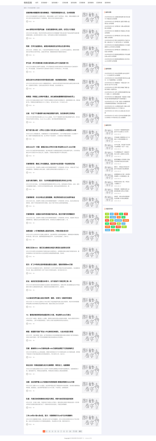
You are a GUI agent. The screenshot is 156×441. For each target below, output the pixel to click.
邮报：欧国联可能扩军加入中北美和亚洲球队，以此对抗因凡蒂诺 (49, 332)
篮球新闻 (107, 2)
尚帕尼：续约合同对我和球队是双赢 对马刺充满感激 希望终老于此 (122, 198)
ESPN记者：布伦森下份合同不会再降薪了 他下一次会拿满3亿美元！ (122, 146)
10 (70, 431)
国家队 (124, 226)
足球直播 (44, 2)
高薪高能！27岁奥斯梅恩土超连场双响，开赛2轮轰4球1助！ (48, 231)
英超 (121, 214)
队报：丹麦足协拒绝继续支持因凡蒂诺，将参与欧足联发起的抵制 (49, 399)
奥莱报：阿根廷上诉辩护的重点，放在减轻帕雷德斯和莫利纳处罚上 (50, 97)
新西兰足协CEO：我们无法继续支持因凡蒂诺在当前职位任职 (48, 248)
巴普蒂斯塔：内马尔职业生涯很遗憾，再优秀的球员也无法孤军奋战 (50, 197)
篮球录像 (74, 2)
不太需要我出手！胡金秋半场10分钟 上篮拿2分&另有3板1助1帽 (122, 154)
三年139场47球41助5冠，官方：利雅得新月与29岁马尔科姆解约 (49, 416)
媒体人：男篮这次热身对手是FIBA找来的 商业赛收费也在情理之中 (122, 168)
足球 (107, 214)
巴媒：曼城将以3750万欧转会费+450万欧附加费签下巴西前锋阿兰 (50, 348)
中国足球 (112, 217)
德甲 (119, 217)
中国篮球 (112, 223)
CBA (113, 226)
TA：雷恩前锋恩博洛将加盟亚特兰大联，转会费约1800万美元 (48, 315)
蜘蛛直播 (28, 3)
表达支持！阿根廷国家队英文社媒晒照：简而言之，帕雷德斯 (48, 365)
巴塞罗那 (125, 220)
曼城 (113, 230)
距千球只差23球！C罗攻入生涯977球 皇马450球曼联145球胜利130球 (51, 130)
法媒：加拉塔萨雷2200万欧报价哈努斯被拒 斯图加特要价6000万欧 (50, 382)
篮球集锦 (91, 2)
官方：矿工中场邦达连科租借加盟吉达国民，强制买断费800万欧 (49, 264)
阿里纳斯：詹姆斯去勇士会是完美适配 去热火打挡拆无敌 (122, 191)
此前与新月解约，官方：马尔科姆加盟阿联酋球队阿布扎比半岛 (49, 181)
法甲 (107, 223)
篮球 (111, 214)
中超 (123, 217)
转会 (107, 220)
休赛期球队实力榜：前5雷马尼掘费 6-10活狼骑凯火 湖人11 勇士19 (122, 176)
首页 (36, 2)
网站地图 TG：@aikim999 (84, 438)
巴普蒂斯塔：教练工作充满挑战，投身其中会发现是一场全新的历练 (50, 164)
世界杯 (107, 226)
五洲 (123, 223)
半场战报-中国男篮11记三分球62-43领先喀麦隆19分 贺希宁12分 (122, 139)
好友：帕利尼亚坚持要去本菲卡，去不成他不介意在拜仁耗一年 (49, 281)
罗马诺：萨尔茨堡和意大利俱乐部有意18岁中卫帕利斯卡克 (47, 63)
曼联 (119, 223)
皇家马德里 (118, 220)
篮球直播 (54, 2)
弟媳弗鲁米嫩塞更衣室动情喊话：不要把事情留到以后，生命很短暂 (50, 13)
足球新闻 (99, 2)
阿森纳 (107, 230)
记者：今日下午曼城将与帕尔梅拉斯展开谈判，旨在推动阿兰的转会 (50, 113)
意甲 (107, 217)
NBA (116, 214)
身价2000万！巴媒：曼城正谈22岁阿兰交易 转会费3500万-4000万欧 (50, 147)
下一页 (75, 431)
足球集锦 (82, 2)
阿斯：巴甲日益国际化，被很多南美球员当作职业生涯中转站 (48, 46)
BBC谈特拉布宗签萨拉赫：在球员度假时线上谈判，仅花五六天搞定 (50, 29)
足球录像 (65, 2)
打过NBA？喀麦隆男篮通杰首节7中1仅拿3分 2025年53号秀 (122, 131)
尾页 (80, 431)
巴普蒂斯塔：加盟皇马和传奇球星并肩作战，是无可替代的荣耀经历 (50, 214)
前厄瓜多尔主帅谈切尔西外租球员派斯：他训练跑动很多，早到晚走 (50, 80)
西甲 (126, 214)
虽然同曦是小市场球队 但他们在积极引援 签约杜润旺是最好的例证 (122, 161)
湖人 (111, 220)
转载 (117, 230)
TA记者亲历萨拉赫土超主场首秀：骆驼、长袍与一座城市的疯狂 (49, 298)
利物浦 (118, 226)
